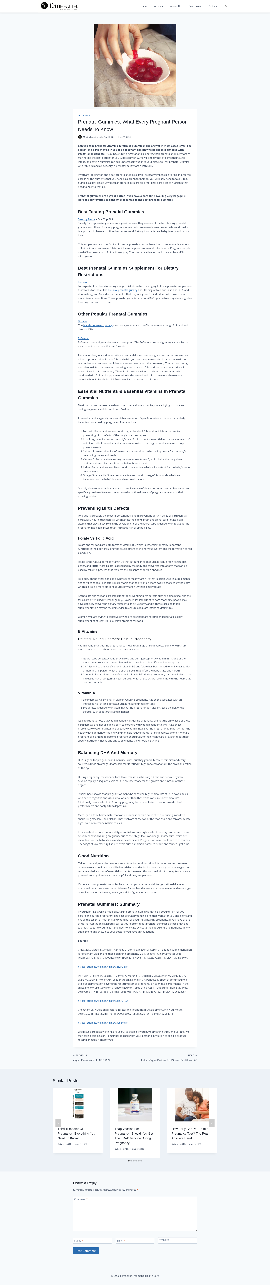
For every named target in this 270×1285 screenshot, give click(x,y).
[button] (226, 6)
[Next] (212, 1123)
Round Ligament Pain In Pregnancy (122, 639)
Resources (195, 6)
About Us (175, 6)
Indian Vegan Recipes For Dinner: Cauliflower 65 (169, 1058)
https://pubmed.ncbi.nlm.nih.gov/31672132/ (103, 1000)
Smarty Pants (86, 219)
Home (143, 6)
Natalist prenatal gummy (97, 325)
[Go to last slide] (58, 1123)
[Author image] (80, 137)
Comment (81, 1199)
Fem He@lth (109, 137)
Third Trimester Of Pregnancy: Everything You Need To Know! (76, 1133)
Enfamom (83, 338)
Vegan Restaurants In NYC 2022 (91, 1058)
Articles (158, 6)
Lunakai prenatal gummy (122, 290)
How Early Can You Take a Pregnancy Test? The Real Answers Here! (190, 1133)
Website (164, 1239)
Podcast (213, 6)
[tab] (129, 1160)
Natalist (82, 321)
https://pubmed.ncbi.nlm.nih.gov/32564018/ (103, 1022)
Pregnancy (84, 115)
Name (78, 1240)
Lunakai (82, 282)
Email (121, 1240)
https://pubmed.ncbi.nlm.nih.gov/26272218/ (103, 966)
